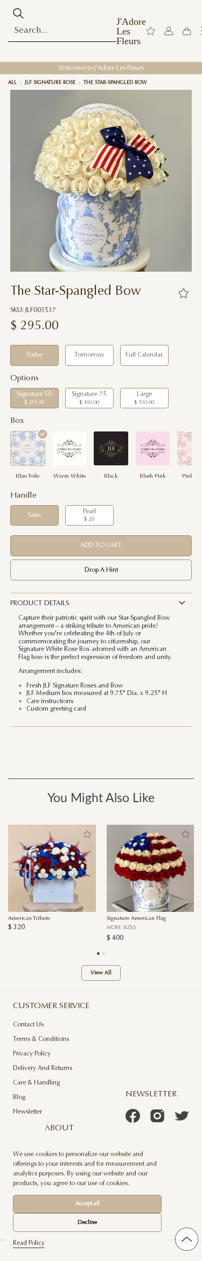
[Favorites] (183, 293)
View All (101, 973)
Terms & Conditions (41, 1039)
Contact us (28, 1025)
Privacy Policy (32, 1054)
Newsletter (27, 1112)
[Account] (168, 31)
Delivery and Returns (42, 1068)
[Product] (52, 868)
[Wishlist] (150, 31)
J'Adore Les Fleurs (131, 31)
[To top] (186, 1239)
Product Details (39, 603)
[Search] (18, 13)
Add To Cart (101, 545)
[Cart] (186, 31)
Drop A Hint (101, 570)
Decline (87, 1222)
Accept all (87, 1204)
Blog (19, 1097)
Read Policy (29, 1243)
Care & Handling (36, 1083)
